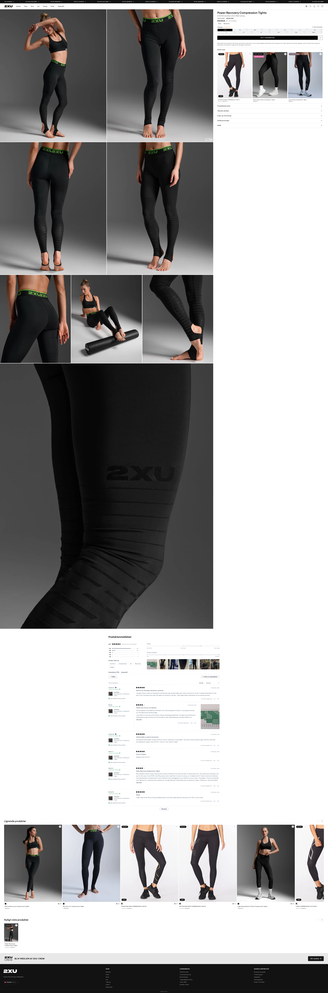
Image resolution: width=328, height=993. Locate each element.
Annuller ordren (184, 984)
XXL (298, 33)
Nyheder (18, 6)
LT (246, 33)
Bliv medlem (315, 958)
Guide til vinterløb (259, 982)
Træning (45, 6)
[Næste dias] (218, 664)
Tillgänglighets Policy (186, 979)
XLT (281, 33)
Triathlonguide (258, 974)
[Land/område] (306, 6)
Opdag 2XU (61, 6)
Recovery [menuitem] (138, 663)
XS (242, 30)
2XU (166, 991)
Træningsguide (258, 979)
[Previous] (317, 821)
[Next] (322, 821)
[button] (18, 6)
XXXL (316, 33)
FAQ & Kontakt (184, 972)
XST (257, 30)
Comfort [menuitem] (112, 663)
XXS (225, 30)
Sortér (201, 683)
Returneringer (184, 977)
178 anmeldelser (233, 20)
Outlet (52, 6)
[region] (106, 319)
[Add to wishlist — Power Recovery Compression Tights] (320, 38)
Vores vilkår (183, 982)
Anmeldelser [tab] (113, 672)
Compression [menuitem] (123, 663)
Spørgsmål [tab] (124, 672)
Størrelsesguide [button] (318, 27)
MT (317, 30)
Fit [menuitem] (131, 663)
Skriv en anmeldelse (212, 677)
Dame (25, 6)
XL (264, 33)
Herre (32, 6)
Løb (38, 6)
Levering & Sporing (185, 974)
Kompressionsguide (259, 972)
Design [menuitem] (112, 667)
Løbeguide (257, 977)
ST (287, 30)
